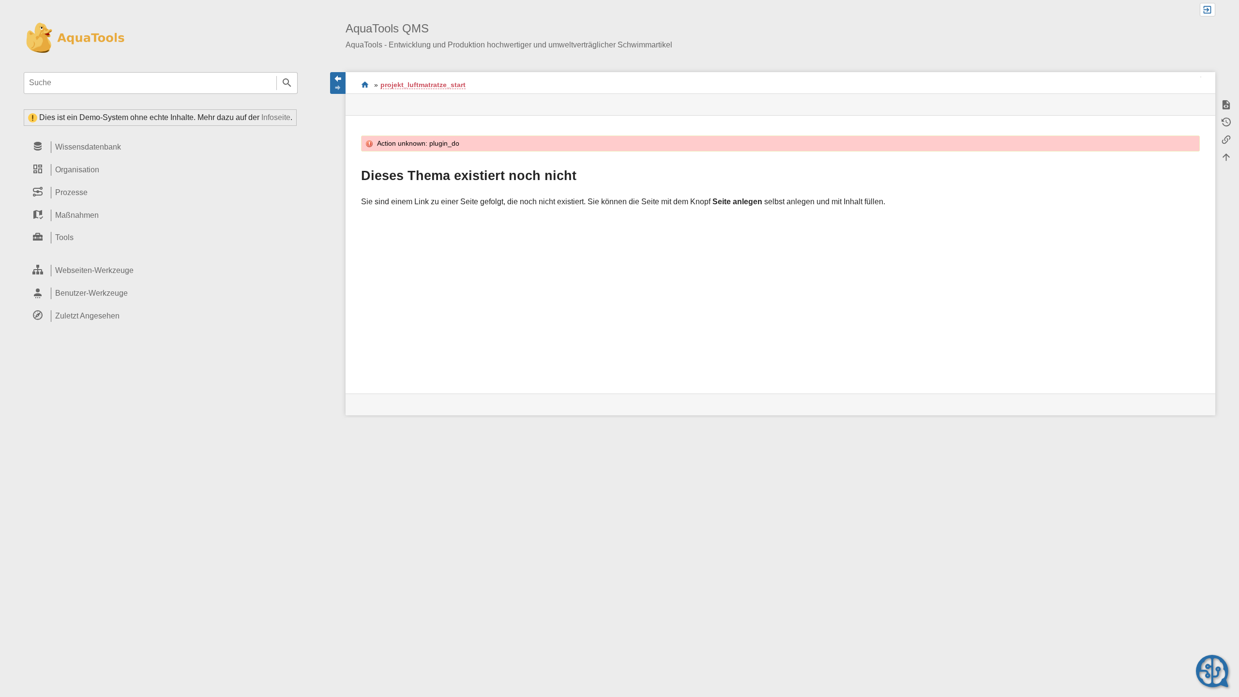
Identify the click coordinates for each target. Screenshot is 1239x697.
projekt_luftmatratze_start (423, 85)
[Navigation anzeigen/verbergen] (338, 83)
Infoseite (275, 117)
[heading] (160, 146)
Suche (287, 83)
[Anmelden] (1207, 9)
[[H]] (74, 38)
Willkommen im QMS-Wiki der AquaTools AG (365, 84)
